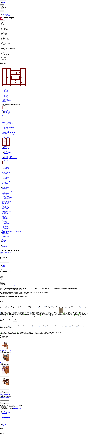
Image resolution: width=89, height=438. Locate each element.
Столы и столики (5, 221)
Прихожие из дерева (5, 114)
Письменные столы (7, 223)
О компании (4, 13)
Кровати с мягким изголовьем (7, 201)
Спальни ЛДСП (4, 188)
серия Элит (6, 136)
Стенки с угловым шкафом (6, 100)
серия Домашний (7, 137)
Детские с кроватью (5, 208)
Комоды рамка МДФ (5, 180)
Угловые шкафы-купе (5, 124)
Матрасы (3, 199)
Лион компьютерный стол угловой (5, 350)
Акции (3, 418)
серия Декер (6, 91)
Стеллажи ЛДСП (7, 228)
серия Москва (6, 99)
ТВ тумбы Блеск (4, 184)
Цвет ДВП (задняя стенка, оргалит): (6, 327)
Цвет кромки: (2, 320)
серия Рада (5, 96)
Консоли (5, 222)
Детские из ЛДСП (5, 206)
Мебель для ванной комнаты (16, 231)
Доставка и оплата (5, 239)
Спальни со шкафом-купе (6, 193)
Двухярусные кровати (5, 203)
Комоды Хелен (4, 185)
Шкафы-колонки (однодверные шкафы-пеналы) (9, 158)
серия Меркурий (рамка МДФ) (9, 156)
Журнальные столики (7, 225)
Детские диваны (4, 212)
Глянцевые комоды (7, 179)
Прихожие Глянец (7, 112)
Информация (2, 409)
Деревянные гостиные (5, 102)
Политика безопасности (6, 15)
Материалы (4, 241)
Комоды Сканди (6, 176)
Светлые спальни (7, 189)
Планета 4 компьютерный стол (5, 374)
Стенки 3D (4, 101)
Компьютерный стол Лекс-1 (4, 401)
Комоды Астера (6, 165)
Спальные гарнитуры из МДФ (7, 191)
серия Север (6, 90)
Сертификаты (4, 413)
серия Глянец (6, 151)
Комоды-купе (4, 186)
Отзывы (3, 266)
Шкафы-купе (10, 120)
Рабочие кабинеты (5, 226)
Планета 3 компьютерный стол (5, 390)
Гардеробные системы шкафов (7, 115)
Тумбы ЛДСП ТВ (5, 183)
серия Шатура (6, 147)
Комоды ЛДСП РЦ (7, 167)
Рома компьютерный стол (4, 362)
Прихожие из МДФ (5, 110)
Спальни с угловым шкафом (6, 192)
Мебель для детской (12, 205)
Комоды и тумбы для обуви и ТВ (12, 164)
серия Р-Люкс (6, 125)
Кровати (7, 194)
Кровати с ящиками (7, 198)
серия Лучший (6, 135)
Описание (3, 265)
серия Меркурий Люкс (7, 157)
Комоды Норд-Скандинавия (8, 175)
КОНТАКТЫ (4, 242)
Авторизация (4, 2)
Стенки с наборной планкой (6, 98)
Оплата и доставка (5, 14)
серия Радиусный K (7, 126)
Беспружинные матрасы (8, 200)
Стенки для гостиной (29, 88)
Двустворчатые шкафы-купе (6, 121)
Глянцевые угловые (7, 155)
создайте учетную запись (15, 285)
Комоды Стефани (7, 171)
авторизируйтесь (7, 285)
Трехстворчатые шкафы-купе (6, 122)
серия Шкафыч (6, 149)
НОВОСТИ (4, 240)
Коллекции (2, 421)
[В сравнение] (1, 253)
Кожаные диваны (5, 216)
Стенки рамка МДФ (5, 93)
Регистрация (4, 3)
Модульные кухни (5, 235)
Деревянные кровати (5, 196)
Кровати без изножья (5, 202)
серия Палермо (6, 94)
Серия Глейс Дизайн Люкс (6, 210)
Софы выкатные (4, 217)
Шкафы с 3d (6, 153)
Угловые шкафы (4, 154)
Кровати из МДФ (5, 195)
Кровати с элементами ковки (8, 197)
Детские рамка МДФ (5, 207)
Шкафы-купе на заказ (5, 236)
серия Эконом (6, 128)
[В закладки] (0, 253)
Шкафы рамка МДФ (5, 148)
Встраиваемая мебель (5, 233)
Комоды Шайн (6, 177)
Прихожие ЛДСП (5, 109)
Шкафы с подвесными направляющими (8, 134)
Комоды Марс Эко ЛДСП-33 (8, 169)
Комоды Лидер (6, 168)
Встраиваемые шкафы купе (6, 131)
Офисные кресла (5, 230)
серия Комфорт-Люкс (7, 97)
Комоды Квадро (6, 166)
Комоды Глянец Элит (7, 174)
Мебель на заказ (4, 232)
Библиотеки (4, 159)
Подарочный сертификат (6, 417)
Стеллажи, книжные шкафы (6, 227)
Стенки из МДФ (4, 92)
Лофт (3, 423)
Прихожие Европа (7, 113)
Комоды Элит (6, 178)
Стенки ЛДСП (4, 89)
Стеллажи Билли (6, 160)
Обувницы (4, 182)
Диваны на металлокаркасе (6, 215)
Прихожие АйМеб (7, 111)
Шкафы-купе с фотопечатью (6, 129)
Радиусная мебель (5, 426)
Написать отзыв (3, 284)
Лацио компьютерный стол (4, 387)
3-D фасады (4, 424)
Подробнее (4, 105)
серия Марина (6, 95)
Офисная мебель (11, 220)
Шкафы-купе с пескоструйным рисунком (8, 132)
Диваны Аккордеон (5, 213)
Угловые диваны (5, 218)
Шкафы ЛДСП (4, 146)
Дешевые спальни (7, 190)
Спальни (7, 187)
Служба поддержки (3, 414)
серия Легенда (6, 130)
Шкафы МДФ (4, 150)
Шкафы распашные (13, 145)
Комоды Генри (6, 173)
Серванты (3, 103)
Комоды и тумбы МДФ (6, 172)
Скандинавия (4, 422)
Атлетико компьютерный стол (5, 394)
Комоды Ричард (6, 170)
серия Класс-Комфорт (7, 152)
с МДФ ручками (4, 425)
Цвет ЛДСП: (2, 301)
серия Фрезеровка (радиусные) (9, 127)
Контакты (3, 416)
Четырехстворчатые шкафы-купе (7, 123)
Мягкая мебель (10, 211)
